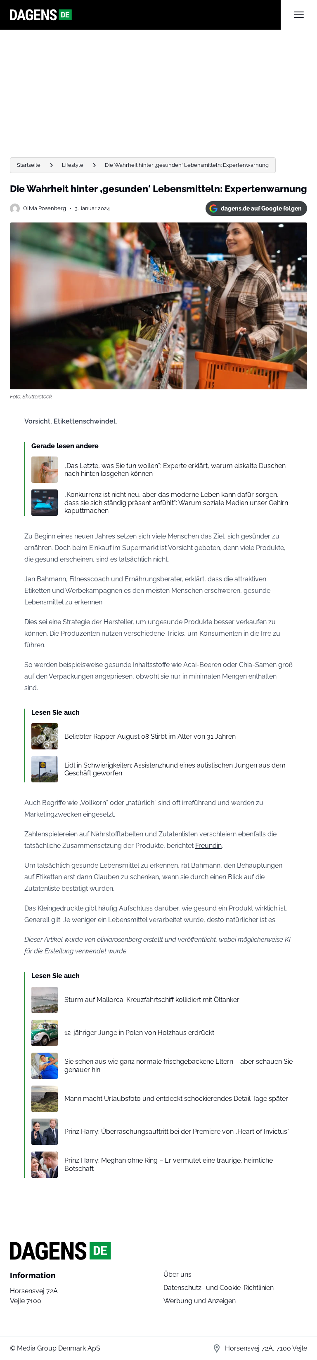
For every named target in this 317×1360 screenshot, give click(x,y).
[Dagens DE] (145, 15)
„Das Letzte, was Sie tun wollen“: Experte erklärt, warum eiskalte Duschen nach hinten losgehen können (175, 470)
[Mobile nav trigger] (299, 15)
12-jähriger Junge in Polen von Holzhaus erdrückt (139, 1033)
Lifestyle (72, 165)
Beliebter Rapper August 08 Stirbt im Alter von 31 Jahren (150, 736)
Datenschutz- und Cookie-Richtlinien (218, 1288)
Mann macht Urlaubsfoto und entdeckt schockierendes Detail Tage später (176, 1099)
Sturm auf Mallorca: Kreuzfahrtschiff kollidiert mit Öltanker (151, 1000)
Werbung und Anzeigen (199, 1301)
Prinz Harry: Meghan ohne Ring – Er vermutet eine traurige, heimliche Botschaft (168, 1164)
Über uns (177, 1274)
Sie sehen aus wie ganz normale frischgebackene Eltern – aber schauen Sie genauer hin (178, 1065)
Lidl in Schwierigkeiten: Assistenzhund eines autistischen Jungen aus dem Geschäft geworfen (175, 769)
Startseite (28, 165)
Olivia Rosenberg (44, 208)
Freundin (208, 846)
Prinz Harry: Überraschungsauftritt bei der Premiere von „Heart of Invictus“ (176, 1131)
